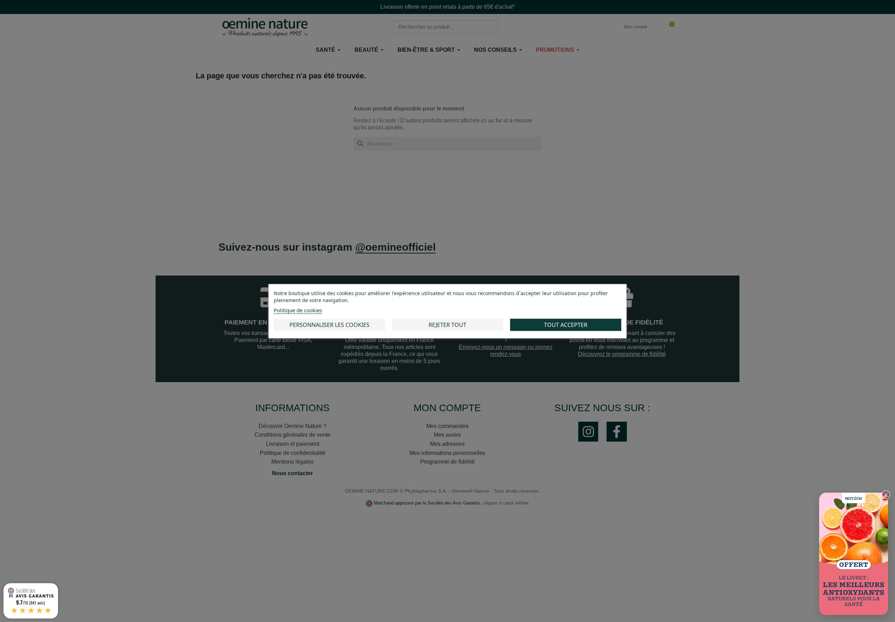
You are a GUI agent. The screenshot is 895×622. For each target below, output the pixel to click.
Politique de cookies (298, 309)
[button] (886, 495)
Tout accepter (565, 324)
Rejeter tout (447, 324)
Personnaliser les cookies (329, 324)
